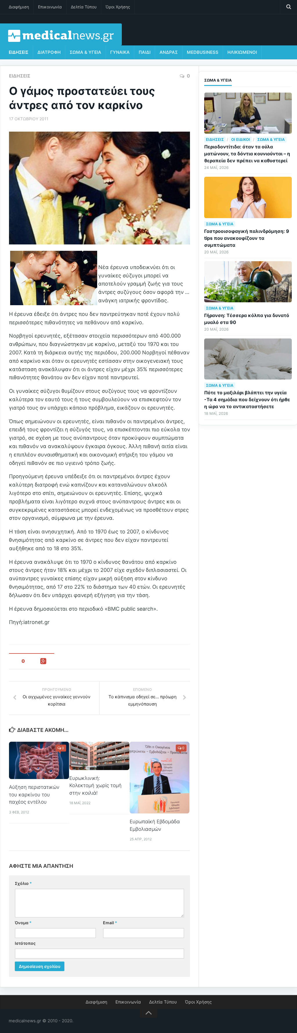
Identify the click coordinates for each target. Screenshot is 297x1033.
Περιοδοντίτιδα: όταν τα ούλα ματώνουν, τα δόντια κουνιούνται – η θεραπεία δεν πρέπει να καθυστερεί (247, 153)
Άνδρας (169, 52)
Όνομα (23, 922)
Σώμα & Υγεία (85, 52)
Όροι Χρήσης (118, 6)
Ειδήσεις (18, 52)
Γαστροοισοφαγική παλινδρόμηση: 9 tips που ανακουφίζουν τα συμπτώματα (246, 238)
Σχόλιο (23, 883)
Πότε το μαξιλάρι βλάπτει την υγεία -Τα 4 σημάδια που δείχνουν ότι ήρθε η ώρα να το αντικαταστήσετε (247, 399)
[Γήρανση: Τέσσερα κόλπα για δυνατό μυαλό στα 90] (248, 281)
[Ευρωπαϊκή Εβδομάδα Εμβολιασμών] (160, 777)
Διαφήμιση (19, 6)
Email (110, 922)
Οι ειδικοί (240, 139)
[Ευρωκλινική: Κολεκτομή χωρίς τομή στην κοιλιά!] (99, 756)
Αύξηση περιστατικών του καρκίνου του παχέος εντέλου (34, 794)
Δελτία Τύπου (84, 6)
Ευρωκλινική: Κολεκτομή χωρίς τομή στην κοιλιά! (95, 785)
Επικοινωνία (50, 6)
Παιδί (145, 52)
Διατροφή (49, 52)
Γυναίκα (120, 52)
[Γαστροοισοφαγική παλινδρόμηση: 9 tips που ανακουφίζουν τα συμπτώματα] (248, 197)
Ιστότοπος (25, 943)
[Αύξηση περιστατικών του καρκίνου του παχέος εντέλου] (39, 760)
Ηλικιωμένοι (242, 52)
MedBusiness (202, 52)
